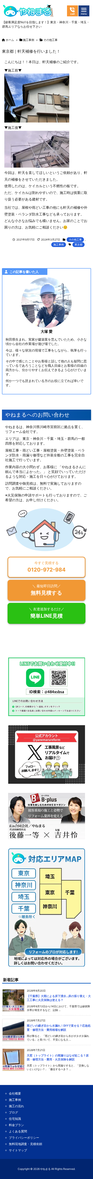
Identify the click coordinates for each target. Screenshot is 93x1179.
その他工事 (50, 40)
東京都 (78, 244)
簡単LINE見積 (46, 613)
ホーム (10, 40)
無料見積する (46, 590)
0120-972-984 (46, 567)
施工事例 (28, 40)
